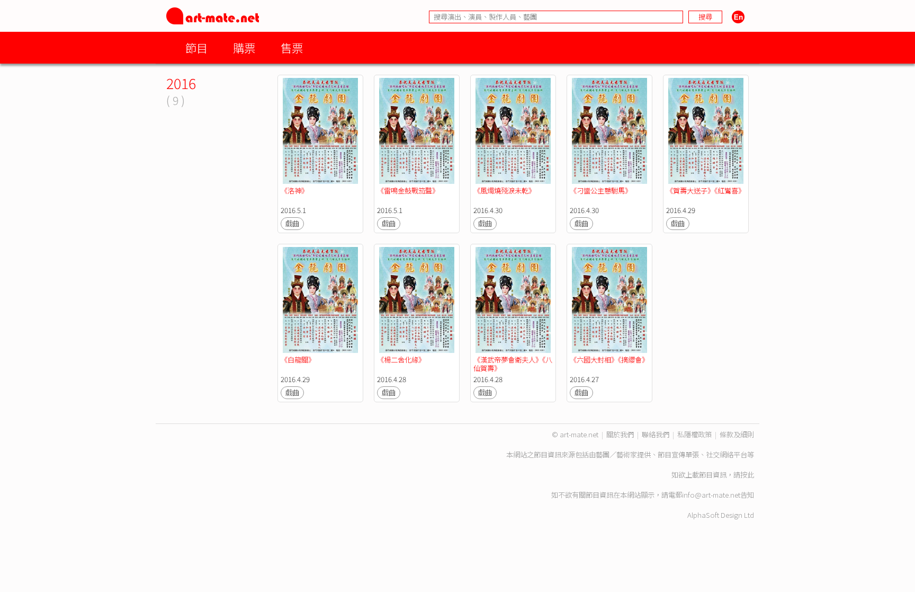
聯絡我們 (655, 434)
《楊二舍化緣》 (401, 360)
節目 (196, 47)
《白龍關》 (298, 360)
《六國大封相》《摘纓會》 (609, 360)
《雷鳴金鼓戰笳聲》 (408, 190)
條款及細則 (737, 434)
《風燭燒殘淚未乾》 (504, 190)
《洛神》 (294, 190)
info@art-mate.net (711, 495)
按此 (747, 475)
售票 (292, 47)
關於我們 (620, 434)
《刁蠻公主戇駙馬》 (601, 190)
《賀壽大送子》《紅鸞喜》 (705, 190)
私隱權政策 (694, 434)
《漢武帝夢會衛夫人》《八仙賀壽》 (512, 364)
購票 (244, 47)
